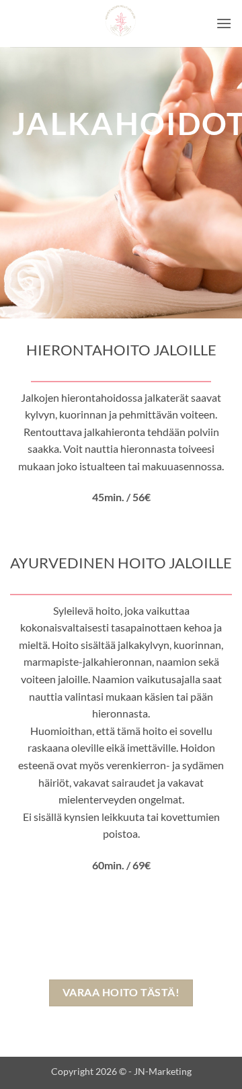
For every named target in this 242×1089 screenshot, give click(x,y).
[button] (224, 23)
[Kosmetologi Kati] (121, 23)
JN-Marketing (163, 1071)
